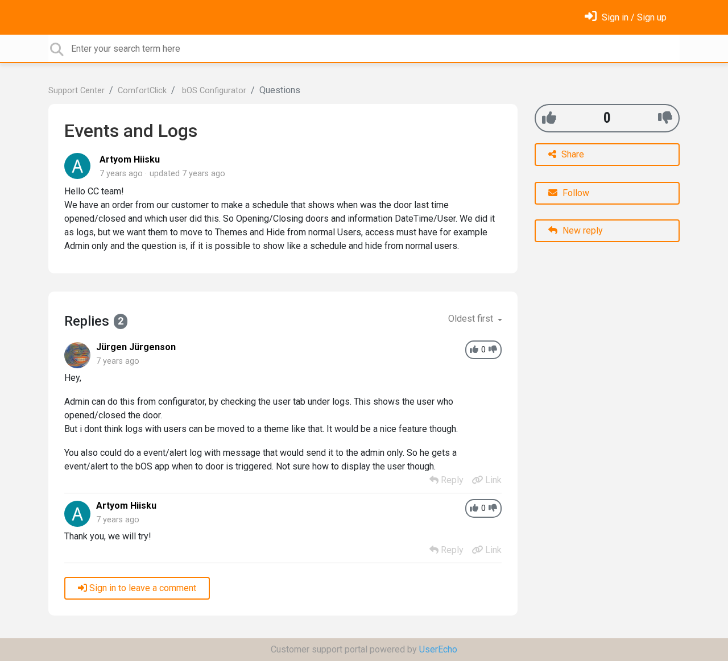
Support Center (76, 90)
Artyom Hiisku (130, 159)
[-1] (665, 118)
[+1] (549, 118)
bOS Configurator (213, 90)
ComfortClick (142, 90)
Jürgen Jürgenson (136, 347)
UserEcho (438, 649)
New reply (581, 230)
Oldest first (471, 318)
